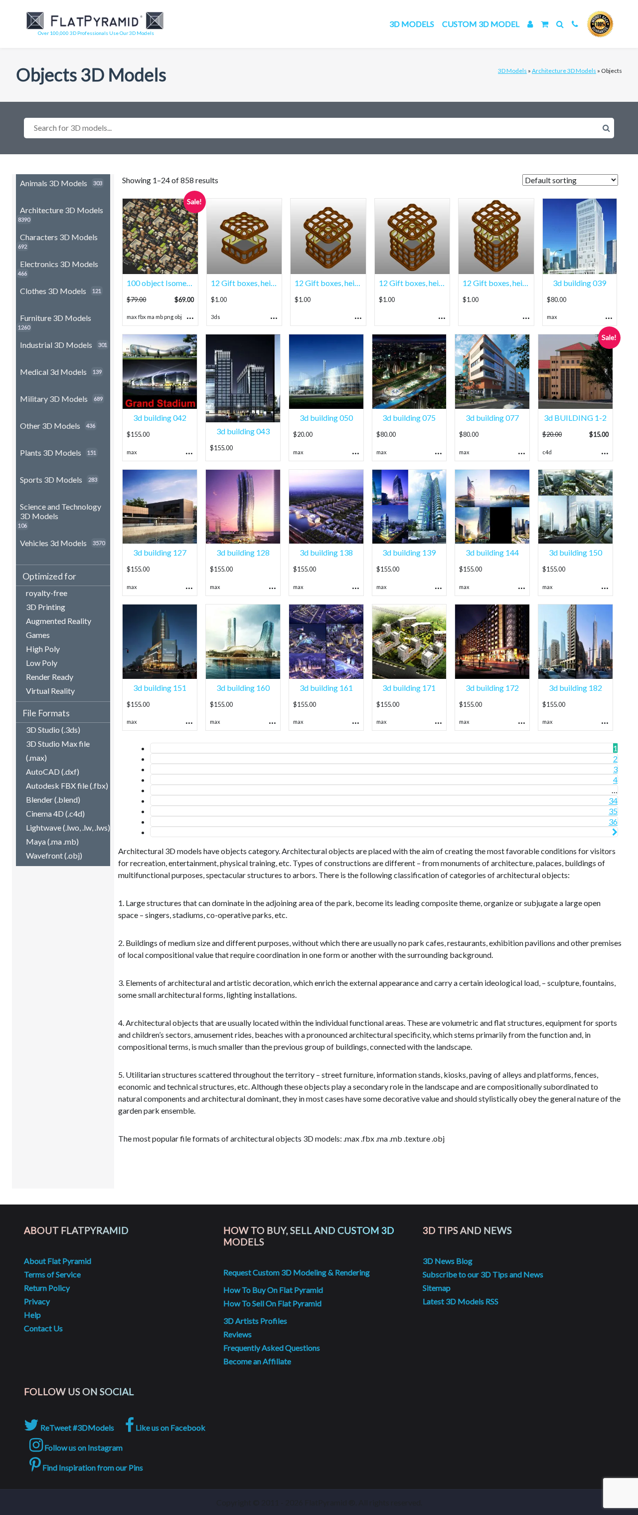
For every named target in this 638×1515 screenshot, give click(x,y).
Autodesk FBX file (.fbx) (67, 785)
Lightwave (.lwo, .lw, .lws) (68, 827)
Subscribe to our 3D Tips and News (483, 1274)
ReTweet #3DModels (76, 1427)
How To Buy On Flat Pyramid (273, 1289)
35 (613, 811)
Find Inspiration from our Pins (92, 1467)
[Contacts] (575, 23)
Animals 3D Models (53, 183)
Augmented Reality (58, 620)
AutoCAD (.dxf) (52, 771)
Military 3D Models (54, 398)
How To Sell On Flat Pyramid (272, 1303)
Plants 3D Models (50, 452)
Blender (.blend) (53, 799)
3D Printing (45, 606)
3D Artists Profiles (255, 1320)
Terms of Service (52, 1274)
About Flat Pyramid (57, 1260)
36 (613, 821)
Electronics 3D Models (59, 264)
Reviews (237, 1334)
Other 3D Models (50, 425)
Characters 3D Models (59, 237)
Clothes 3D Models (53, 291)
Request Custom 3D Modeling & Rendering (296, 1272)
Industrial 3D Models (56, 344)
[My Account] (530, 23)
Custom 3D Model (480, 23)
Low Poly (41, 662)
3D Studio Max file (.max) (58, 750)
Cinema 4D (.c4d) (55, 813)
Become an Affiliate (257, 1361)
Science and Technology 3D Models (60, 511)
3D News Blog (448, 1260)
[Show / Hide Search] (560, 23)
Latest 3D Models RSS (460, 1301)
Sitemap (437, 1287)
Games (38, 634)
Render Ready (49, 676)
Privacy (37, 1301)
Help (32, 1314)
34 (613, 800)
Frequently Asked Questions (271, 1347)
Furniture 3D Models (55, 317)
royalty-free (46, 593)
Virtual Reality (50, 690)
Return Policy (47, 1287)
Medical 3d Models (53, 371)
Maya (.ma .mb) (52, 841)
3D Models (411, 23)
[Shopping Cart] (544, 23)
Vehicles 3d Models (53, 543)
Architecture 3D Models (564, 70)
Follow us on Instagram (83, 1447)
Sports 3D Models (51, 479)
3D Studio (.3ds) (53, 729)
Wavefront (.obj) (54, 855)
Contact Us (43, 1328)
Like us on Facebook (169, 1427)
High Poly (43, 648)
